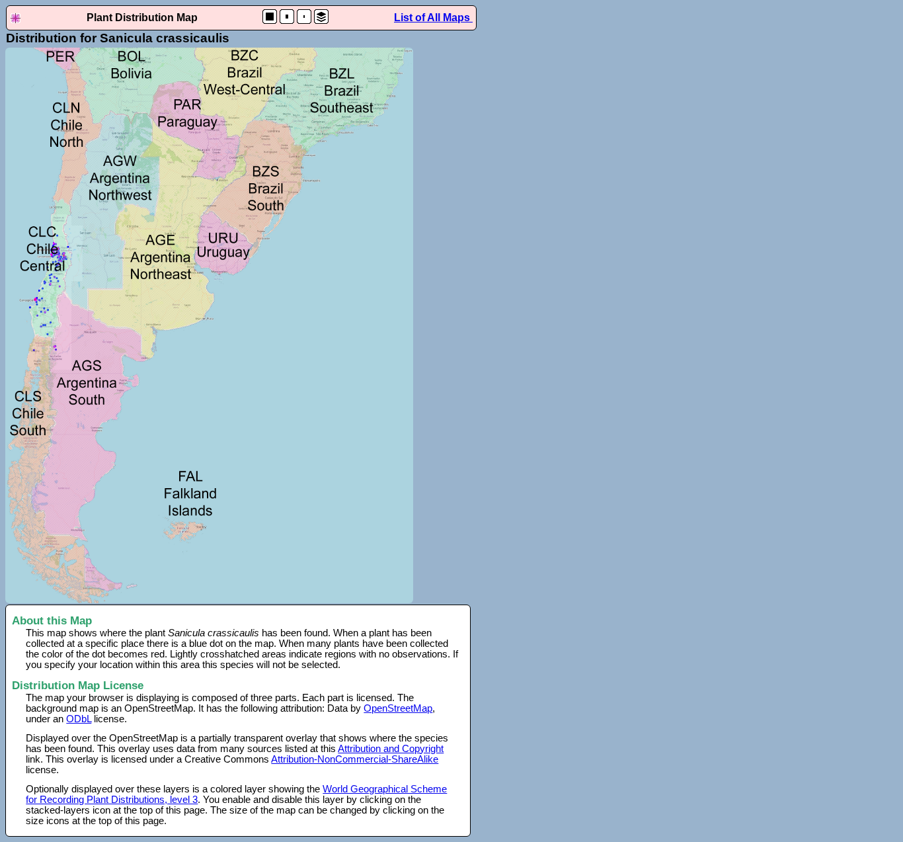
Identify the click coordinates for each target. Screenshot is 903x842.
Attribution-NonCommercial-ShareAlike (354, 759)
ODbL (78, 719)
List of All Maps (433, 17)
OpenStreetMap (398, 708)
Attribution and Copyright (391, 748)
